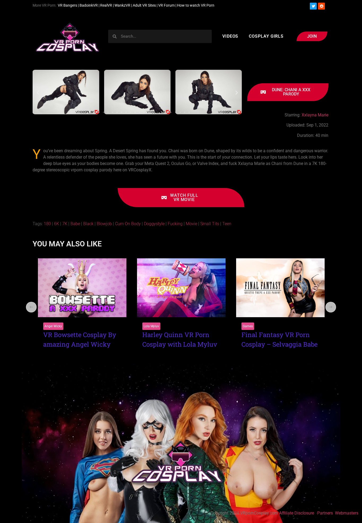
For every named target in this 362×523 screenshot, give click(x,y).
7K (64, 223)
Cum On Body (128, 223)
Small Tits (209, 223)
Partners (325, 513)
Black (88, 223)
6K (56, 223)
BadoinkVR (89, 5)
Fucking (175, 223)
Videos (230, 36)
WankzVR (122, 5)
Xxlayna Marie (314, 114)
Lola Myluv (52, 326)
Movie (191, 223)
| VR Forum (166, 5)
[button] (38, 92)
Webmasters (347, 513)
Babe (75, 223)
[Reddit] (321, 6)
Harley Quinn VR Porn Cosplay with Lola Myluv (80, 339)
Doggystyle (154, 223)
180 (47, 223)
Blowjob (104, 223)
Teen (226, 223)
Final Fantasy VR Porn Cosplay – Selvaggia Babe (180, 339)
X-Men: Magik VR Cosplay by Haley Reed (275, 339)
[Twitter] (313, 6)
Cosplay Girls (266, 36)
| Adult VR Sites (144, 5)
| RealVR (105, 5)
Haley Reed (251, 326)
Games (149, 326)
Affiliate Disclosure (296, 513)
